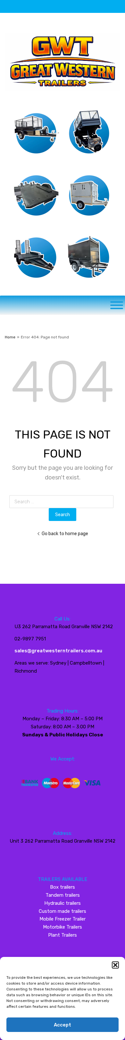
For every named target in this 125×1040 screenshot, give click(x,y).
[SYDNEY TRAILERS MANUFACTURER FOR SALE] (62, 95)
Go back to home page (65, 533)
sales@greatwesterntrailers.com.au (58, 651)
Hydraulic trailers (62, 903)
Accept (62, 1025)
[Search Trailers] (116, 305)
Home (10, 337)
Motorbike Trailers (62, 927)
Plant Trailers (62, 935)
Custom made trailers (62, 911)
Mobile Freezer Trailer (62, 919)
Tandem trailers (63, 895)
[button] (115, 965)
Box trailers (62, 887)
